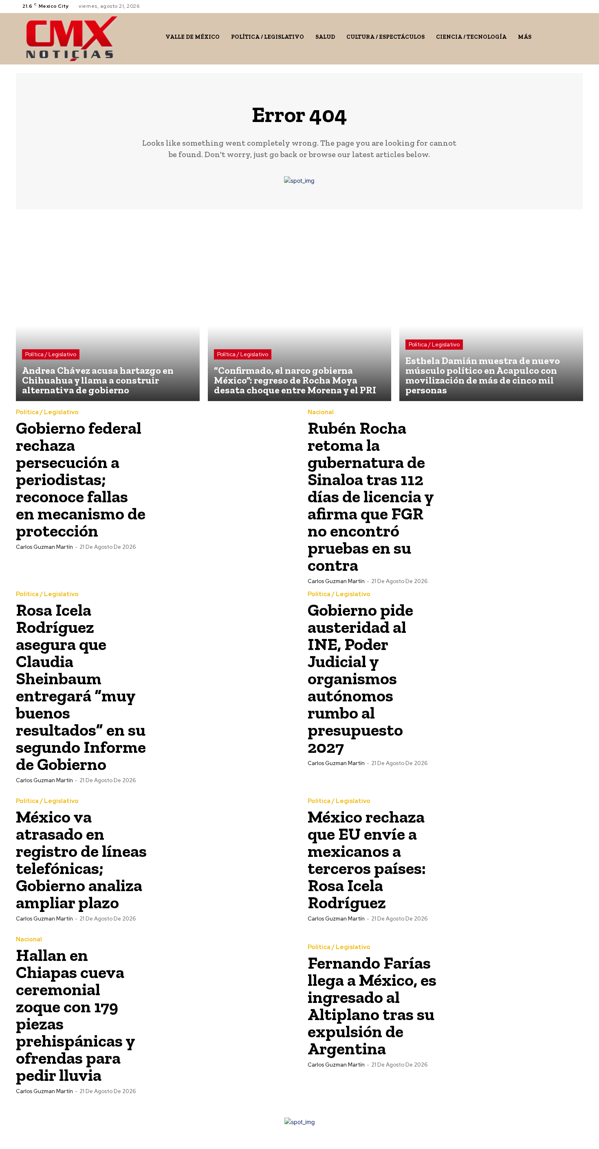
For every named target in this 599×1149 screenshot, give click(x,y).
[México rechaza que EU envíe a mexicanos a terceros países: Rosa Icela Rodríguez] (514, 859)
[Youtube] (578, 6)
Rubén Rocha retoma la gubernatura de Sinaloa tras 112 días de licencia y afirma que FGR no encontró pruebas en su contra (371, 496)
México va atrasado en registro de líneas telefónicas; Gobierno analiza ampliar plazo (81, 859)
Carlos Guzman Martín (44, 546)
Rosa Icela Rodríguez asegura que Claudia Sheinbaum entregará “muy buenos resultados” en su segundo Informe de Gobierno (81, 686)
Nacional (321, 412)
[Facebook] (549, 6)
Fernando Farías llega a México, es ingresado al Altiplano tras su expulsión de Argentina (372, 1005)
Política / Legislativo (50, 354)
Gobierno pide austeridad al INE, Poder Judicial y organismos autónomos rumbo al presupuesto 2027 (360, 678)
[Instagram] (559, 6)
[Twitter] (568, 6)
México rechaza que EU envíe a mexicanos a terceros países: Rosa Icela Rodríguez (367, 859)
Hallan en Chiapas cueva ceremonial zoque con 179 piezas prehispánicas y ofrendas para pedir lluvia (75, 1015)
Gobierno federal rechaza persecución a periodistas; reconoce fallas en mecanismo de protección (80, 479)
